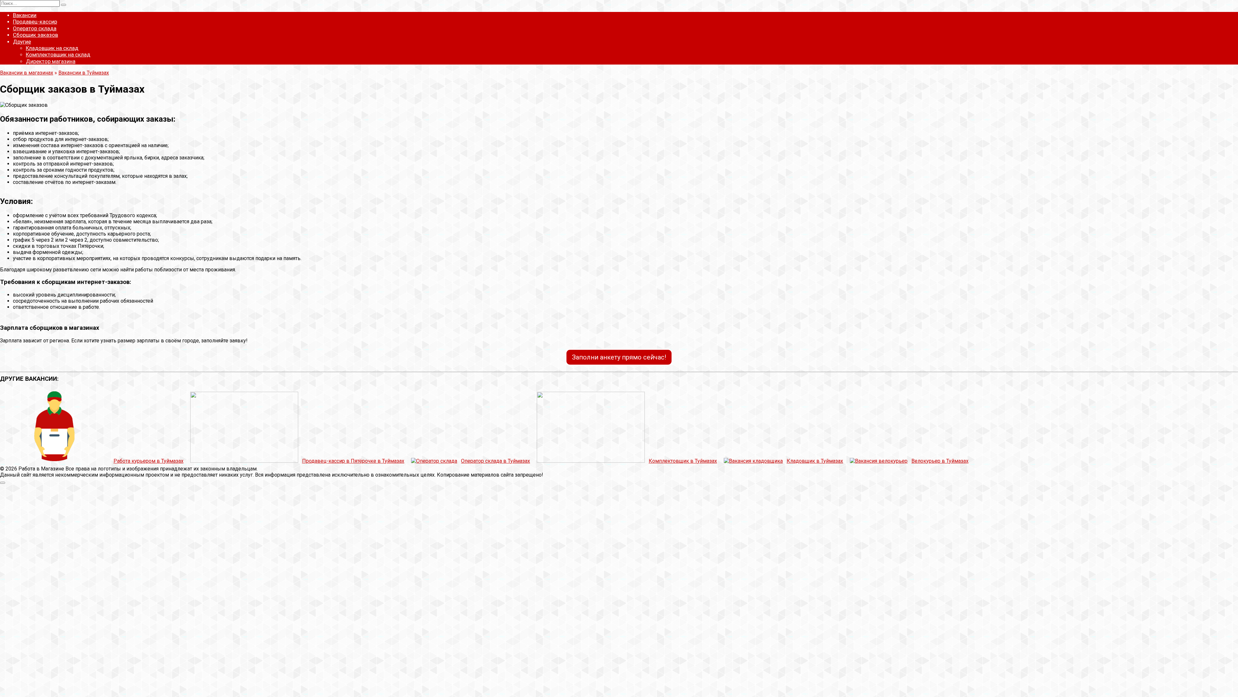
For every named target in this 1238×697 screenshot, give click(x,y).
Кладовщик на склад (52, 48)
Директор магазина (50, 61)
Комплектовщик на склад (58, 54)
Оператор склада (34, 28)
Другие (22, 41)
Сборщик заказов (35, 35)
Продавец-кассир (35, 21)
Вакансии (24, 15)
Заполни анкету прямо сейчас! (619, 357)
